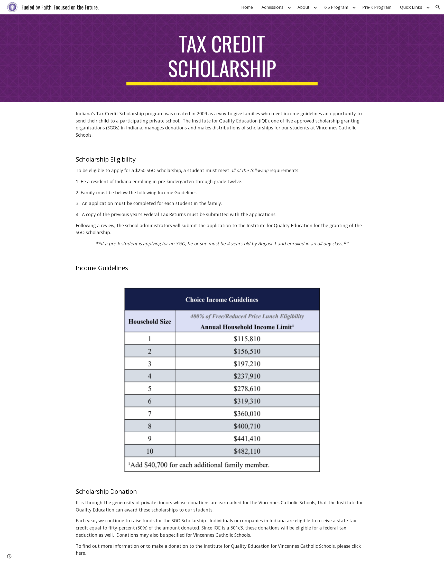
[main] (222, 58)
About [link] (303, 7)
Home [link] (247, 7)
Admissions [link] (272, 7)
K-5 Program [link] (335, 7)
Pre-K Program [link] (376, 7)
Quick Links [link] (411, 7)
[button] (438, 7)
